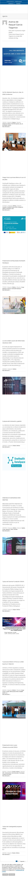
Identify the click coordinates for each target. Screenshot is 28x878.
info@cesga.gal (18, 1)
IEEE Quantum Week (14, 691)
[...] (18, 118)
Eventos (14, 771)
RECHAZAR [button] (11, 874)
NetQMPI (21, 691)
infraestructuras (8, 773)
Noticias (14, 122)
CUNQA (7, 691)
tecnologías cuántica (6, 125)
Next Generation (15, 773)
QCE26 (4, 693)
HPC (3, 773)
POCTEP (13, 123)
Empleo (14, 445)
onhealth (16, 529)
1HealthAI (4, 207)
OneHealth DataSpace (16, 288)
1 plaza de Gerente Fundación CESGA (13, 581)
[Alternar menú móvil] (25, 7)
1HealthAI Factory (11, 207)
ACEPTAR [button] (5, 874)
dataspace (4, 288)
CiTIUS (3, 691)
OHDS (12, 529)
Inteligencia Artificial (6, 123)
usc (6, 693)
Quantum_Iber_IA (19, 123)
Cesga (22, 287)
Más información (5, 126)
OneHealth (8, 208)
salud (12, 208)
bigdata (23, 528)
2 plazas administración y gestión (12, 421)
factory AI (9, 288)
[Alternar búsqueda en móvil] (21, 7)
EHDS (16, 207)
